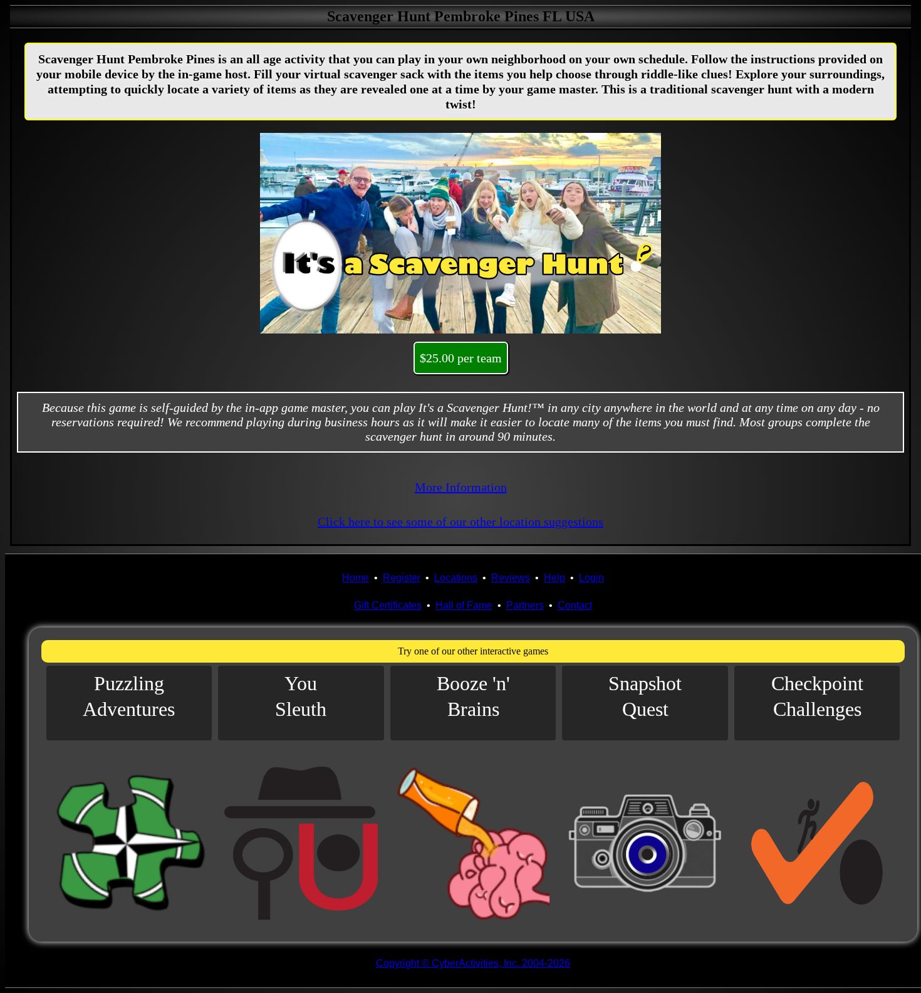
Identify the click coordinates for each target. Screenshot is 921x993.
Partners (525, 605)
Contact (575, 605)
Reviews (510, 577)
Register (401, 577)
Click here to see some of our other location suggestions (460, 521)
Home (355, 577)
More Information (461, 487)
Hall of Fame (463, 605)
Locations (455, 577)
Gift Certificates (388, 605)
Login (591, 577)
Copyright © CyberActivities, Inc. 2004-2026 (473, 963)
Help (554, 577)
